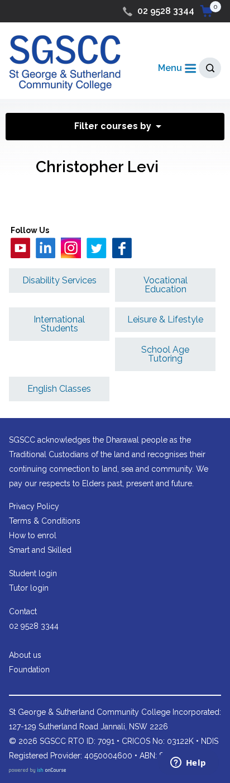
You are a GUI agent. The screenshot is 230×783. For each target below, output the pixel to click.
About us (25, 655)
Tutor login (29, 587)
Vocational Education (165, 285)
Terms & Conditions (44, 520)
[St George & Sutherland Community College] (65, 62)
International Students (59, 324)
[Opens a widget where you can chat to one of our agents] (188, 763)
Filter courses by (112, 126)
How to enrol (32, 535)
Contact (23, 611)
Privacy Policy (34, 506)
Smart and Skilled (40, 549)
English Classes (59, 388)
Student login (33, 573)
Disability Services (59, 280)
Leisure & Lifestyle (165, 319)
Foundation (29, 669)
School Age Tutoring (165, 354)
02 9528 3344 (165, 11)
